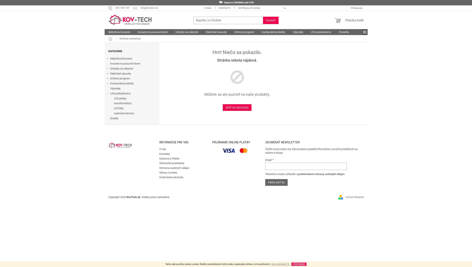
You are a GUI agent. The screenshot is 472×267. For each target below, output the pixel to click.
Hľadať (271, 20)
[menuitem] (119, 32)
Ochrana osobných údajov (174, 168)
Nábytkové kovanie (121, 58)
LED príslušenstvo (120, 93)
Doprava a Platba (249, 8)
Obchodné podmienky (171, 163)
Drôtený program (120, 78)
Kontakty (225, 8)
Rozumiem (299, 264)
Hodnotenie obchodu (171, 177)
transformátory (123, 103)
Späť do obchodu (237, 107)
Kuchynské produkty (122, 83)
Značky (114, 118)
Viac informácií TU (280, 264)
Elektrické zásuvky (120, 73)
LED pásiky (120, 98)
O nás (207, 8)
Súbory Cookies (168, 172)
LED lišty (119, 108)
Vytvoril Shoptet (355, 197)
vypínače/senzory (124, 113)
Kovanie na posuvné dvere (125, 63)
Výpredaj (115, 88)
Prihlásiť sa (276, 182)
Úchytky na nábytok (121, 68)
